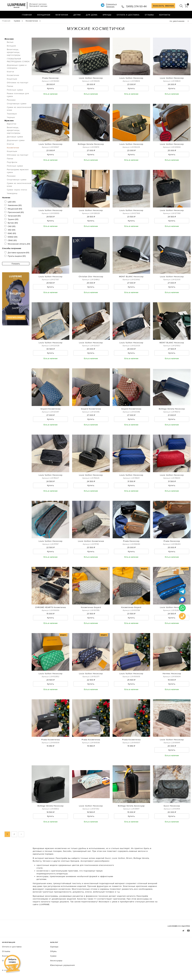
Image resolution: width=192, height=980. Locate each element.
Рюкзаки (11, 100)
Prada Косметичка (50, 739)
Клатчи (10, 71)
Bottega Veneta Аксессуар (131, 806)
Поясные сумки (15, 90)
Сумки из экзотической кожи (19, 108)
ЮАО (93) (12, 233)
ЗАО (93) (11, 230)
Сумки (17, 21)
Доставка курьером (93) (18, 252)
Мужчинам (62, 15)
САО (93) (11, 226)
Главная (27, 15)
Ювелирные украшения (62, 965)
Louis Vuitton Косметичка (91, 541)
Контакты (164, 15)
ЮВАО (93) (12, 237)
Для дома (91, 15)
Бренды (107, 15)
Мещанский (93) (15, 209)
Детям (77, 15)
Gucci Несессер (172, 806)
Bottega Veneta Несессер (91, 144)
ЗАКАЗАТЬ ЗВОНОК (163, 6)
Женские (9, 39)
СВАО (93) (12, 240)
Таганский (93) (14, 216)
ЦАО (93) (11, 202)
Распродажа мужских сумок (18, 170)
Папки (10, 86)
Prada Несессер (50, 78)
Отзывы (149, 15)
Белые (10, 42)
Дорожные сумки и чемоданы (17, 66)
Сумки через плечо (17, 190)
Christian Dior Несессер (91, 276)
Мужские (9, 120)
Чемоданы (12, 193)
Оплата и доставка (128, 15)
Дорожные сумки (16, 140)
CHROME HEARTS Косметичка (50, 607)
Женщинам (43, 15)
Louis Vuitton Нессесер (172, 739)
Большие (11, 46)
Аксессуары (56, 960)
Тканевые (12, 114)
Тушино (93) (13, 219)
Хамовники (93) (15, 205)
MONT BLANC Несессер (131, 276)
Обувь (53, 951)
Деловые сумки (15, 137)
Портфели (12, 162)
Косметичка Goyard (91, 607)
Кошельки (12, 79)
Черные (11, 117)
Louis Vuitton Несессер (91, 78)
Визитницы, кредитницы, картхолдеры (13, 52)
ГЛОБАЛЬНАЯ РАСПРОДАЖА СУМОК (18, 60)
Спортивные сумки (16, 103)
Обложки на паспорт (17, 82)
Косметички (32, 21)
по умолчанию (177, 21)
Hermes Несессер (172, 673)
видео (104, 568)
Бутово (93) (13, 223)
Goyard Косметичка (50, 409)
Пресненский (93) (16, 212)
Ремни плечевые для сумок (18, 94)
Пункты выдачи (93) (17, 256)
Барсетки (11, 124)
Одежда (54, 946)
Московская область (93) (19, 244)
